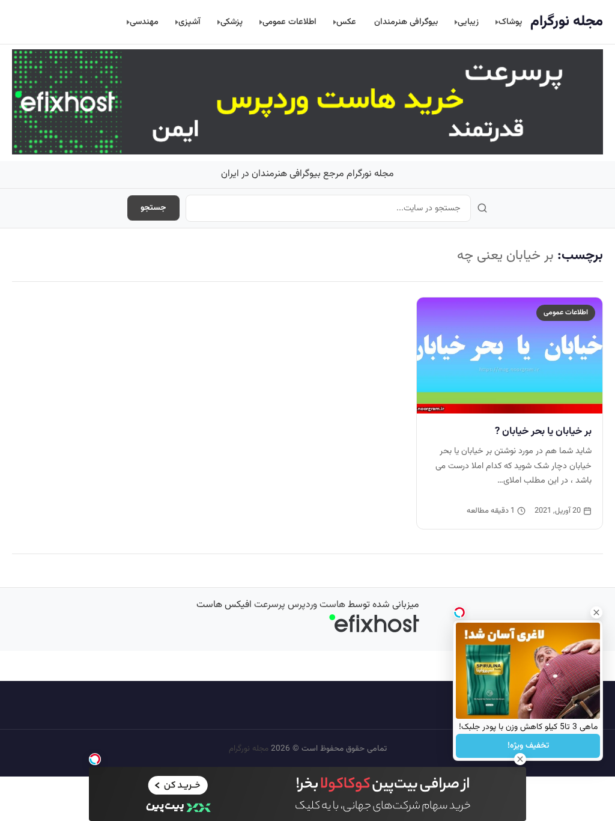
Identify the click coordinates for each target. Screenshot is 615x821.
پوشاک (510, 22)
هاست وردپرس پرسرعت (299, 604)
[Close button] (596, 612)
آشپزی (189, 22)
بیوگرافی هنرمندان (406, 22)
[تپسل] (95, 759)
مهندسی (144, 22)
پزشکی (231, 22)
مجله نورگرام (566, 21)
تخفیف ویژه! (528, 745)
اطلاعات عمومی (289, 22)
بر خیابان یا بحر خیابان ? (543, 431)
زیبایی (468, 22)
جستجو (153, 208)
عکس (346, 22)
